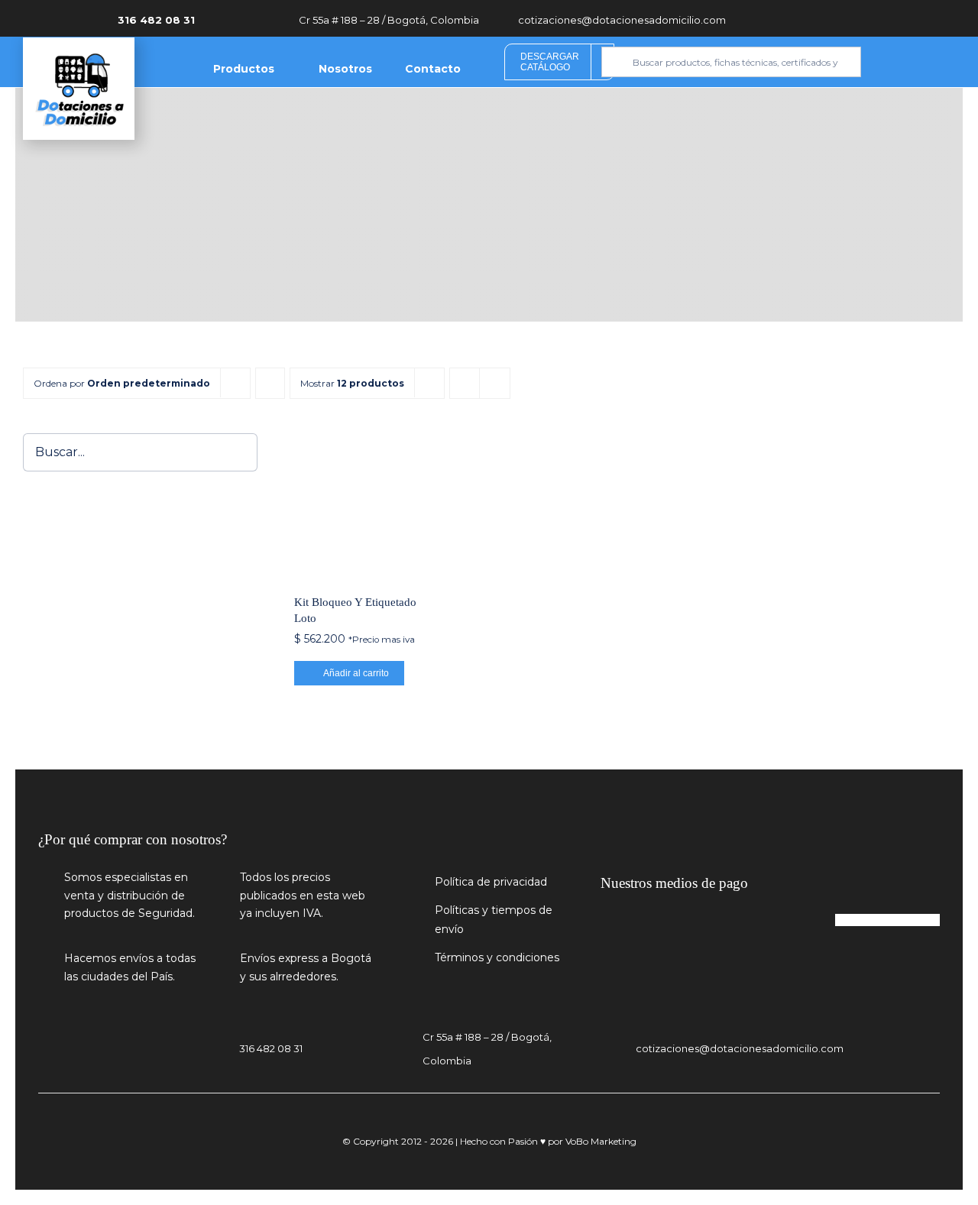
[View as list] (495, 383)
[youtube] (850, 18)
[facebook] (827, 18)
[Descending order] (270, 383)
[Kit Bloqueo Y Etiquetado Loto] (365, 504)
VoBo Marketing (600, 1141)
